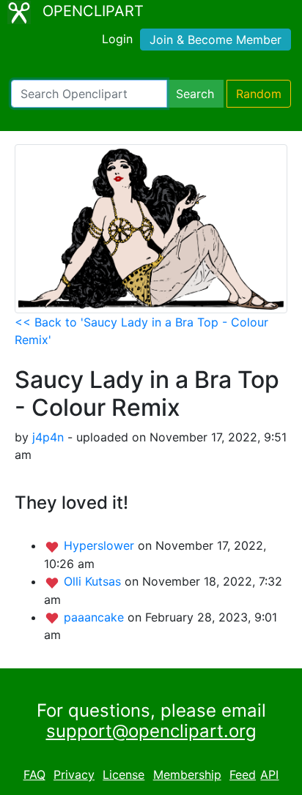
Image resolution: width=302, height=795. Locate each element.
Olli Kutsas (94, 581)
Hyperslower (101, 545)
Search (195, 93)
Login (117, 38)
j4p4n (48, 437)
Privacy (74, 774)
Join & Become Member (215, 39)
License (123, 774)
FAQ (34, 774)
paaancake (96, 617)
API (269, 774)
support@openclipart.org (151, 731)
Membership (187, 774)
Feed (242, 774)
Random (258, 93)
